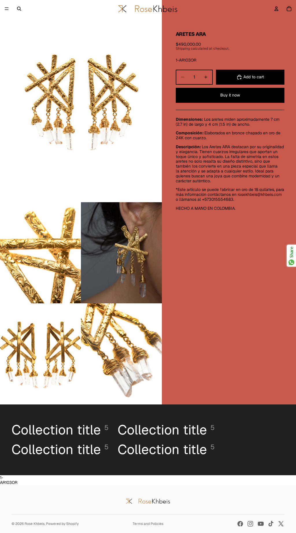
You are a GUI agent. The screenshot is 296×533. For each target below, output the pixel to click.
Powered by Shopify (62, 523)
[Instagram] (250, 523)
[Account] (276, 8)
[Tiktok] (270, 523)
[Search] (19, 8)
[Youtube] (260, 523)
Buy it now (230, 95)
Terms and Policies (148, 523)
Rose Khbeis (35, 523)
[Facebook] (240, 523)
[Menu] (6, 8)
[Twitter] (281, 523)
